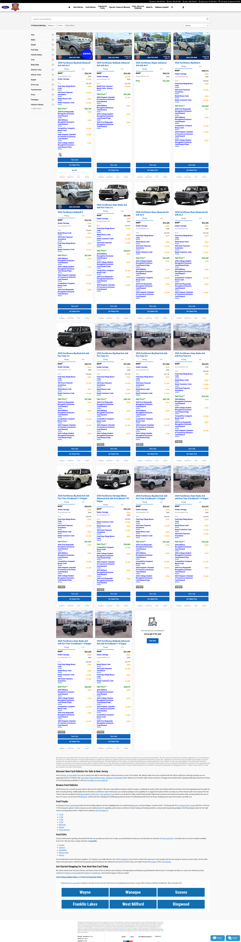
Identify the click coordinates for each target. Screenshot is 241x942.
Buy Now (74, 170)
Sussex (181, 912)
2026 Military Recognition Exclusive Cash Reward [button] (66, 123)
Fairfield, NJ (96, 894)
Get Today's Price (74, 165)
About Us (149, 7)
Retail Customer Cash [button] (66, 103)
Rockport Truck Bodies (114, 799)
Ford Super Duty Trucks (186, 826)
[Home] (5, 7)
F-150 (61, 835)
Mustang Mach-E (84, 815)
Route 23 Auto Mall (73, 894)
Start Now (152, 656)
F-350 (61, 840)
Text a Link (74, 160)
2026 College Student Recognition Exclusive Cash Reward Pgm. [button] (66, 146)
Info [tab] (83, 69)
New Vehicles (78, 7)
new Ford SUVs (167, 859)
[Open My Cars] (183, 7)
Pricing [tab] (66, 69)
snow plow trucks (87, 799)
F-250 (61, 838)
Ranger (61, 848)
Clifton (87, 894)
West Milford (133, 924)
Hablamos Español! (162, 7)
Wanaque (133, 912)
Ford (60, 25)
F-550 (61, 843)
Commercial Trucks (102, 7)
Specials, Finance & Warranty (119, 7)
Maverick (62, 845)
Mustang (84, 818)
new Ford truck (71, 826)
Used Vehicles (91, 7)
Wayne (85, 912)
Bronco (50, 25)
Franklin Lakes (85, 924)
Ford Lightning (64, 851)
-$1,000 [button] (88, 93)
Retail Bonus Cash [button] (64, 99)
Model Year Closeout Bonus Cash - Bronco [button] (105, 88)
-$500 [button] (89, 86)
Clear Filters (69, 25)
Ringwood (181, 924)
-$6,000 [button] (127, 86)
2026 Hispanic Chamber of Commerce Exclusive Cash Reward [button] (67, 137)
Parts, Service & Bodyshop (138, 7)
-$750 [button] (89, 143)
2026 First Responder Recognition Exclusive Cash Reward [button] (66, 115)
